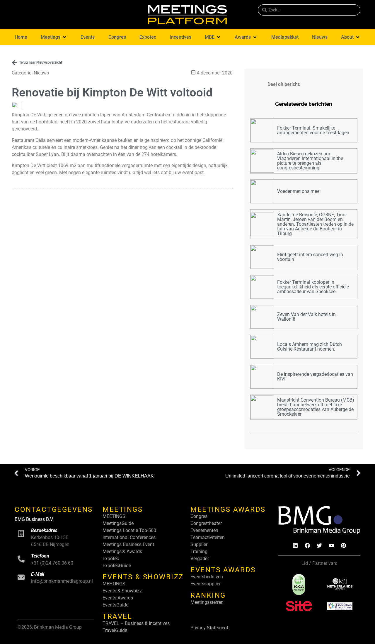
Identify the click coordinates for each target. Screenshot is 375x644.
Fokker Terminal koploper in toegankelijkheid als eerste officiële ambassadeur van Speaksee (313, 286)
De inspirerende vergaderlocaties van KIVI (315, 376)
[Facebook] (307, 545)
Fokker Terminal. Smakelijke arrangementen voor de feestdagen (313, 130)
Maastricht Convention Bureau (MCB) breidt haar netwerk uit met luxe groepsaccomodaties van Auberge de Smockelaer (315, 407)
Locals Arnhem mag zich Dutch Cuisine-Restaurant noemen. (309, 346)
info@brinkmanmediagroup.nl (62, 581)
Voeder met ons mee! (299, 191)
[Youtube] (331, 545)
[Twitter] (319, 545)
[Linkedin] (295, 545)
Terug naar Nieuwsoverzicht (40, 62)
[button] (54, 37)
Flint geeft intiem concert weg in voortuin (310, 257)
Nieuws (41, 73)
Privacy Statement (209, 628)
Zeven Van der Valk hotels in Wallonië (306, 317)
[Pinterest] (343, 545)
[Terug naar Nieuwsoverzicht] (15, 63)
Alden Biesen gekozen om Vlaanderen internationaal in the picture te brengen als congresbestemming (310, 161)
